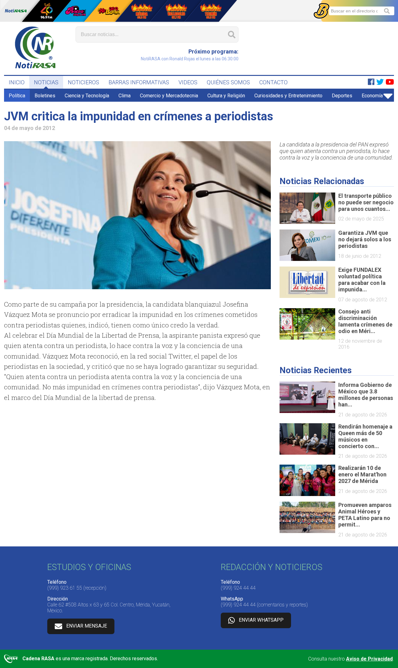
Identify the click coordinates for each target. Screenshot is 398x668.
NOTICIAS (46, 82)
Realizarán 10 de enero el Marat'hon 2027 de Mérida (362, 474)
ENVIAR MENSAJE (86, 626)
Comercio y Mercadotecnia (169, 96)
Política (17, 96)
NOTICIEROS (83, 82)
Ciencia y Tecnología (87, 96)
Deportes (342, 96)
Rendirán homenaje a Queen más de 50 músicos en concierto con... (365, 436)
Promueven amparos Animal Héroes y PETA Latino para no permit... (364, 515)
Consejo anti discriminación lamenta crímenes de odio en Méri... (365, 321)
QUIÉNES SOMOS (228, 82)
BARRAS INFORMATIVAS (139, 82)
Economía (372, 96)
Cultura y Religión (226, 96)
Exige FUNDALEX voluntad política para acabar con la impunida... (362, 280)
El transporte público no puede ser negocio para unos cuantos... (366, 202)
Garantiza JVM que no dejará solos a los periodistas (364, 239)
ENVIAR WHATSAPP (261, 620)
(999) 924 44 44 (238, 588)
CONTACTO (273, 82)
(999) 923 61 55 (64, 588)
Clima (124, 96)
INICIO (17, 82)
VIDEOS (187, 82)
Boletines (45, 96)
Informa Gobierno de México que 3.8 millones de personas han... (365, 395)
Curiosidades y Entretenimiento (288, 96)
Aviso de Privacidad (369, 659)
